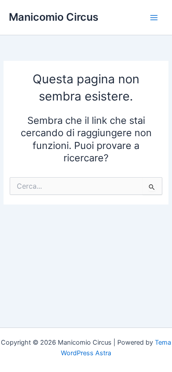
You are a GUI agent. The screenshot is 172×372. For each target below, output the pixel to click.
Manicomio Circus (53, 17)
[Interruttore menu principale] (154, 17)
